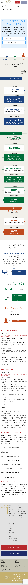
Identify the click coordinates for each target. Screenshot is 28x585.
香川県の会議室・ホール (5, 566)
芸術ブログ (10, 507)
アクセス (4, 505)
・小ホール (10, 530)
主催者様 (24, 2)
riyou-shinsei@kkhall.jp (19, 580)
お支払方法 (19, 271)
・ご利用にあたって (21, 509)
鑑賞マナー (17, 564)
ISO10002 (17, 561)
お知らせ (9, 505)
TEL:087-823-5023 (14, 447)
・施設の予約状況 (21, 507)
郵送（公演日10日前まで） (18, 295)
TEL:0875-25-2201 (17, 468)
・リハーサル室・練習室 (12, 540)
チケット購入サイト (4, 561)
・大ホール (10, 528)
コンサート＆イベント (12, 509)
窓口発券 (18, 300)
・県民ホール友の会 (11, 515)
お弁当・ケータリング (12, 519)
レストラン (10, 517)
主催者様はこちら (14, 554)
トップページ (5, 6)
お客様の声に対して (4, 508)
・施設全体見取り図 (11, 526)
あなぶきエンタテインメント (20, 560)
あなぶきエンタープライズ (6, 560)
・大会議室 (10, 536)
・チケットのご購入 (11, 513)
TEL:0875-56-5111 (18, 464)
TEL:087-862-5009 (10, 477)
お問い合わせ (4, 513)
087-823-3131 (19, 576)
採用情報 (3, 565)
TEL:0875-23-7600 (14, 473)
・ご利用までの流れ (21, 511)
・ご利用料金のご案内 (22, 513)
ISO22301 (17, 562)
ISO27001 (3, 564)
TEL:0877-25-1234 (14, 460)
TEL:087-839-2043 (14, 456)
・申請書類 (20, 515)
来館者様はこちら (14, 547)
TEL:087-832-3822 (13, 452)
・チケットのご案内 (11, 511)
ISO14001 (3, 562)
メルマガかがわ (18, 565)
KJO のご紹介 (10, 542)
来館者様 (17, 2)
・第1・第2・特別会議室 (12, 538)
